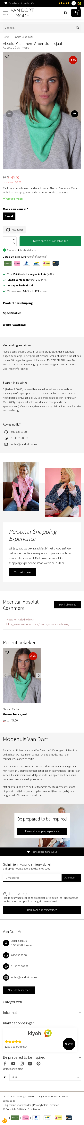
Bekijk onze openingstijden (42, 910)
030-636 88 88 (19, 432)
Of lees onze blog (13, 1069)
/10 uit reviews (27, 291)
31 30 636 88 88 (20, 438)
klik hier (24, 368)
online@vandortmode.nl (24, 444)
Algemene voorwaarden (18, 1105)
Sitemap (54, 1105)
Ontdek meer (22, 572)
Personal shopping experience (42, 831)
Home (6, 37)
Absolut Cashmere (16, 47)
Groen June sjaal (24, 37)
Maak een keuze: (15, 209)
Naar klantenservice (19, 990)
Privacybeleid (41, 1105)
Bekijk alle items (67, 604)
